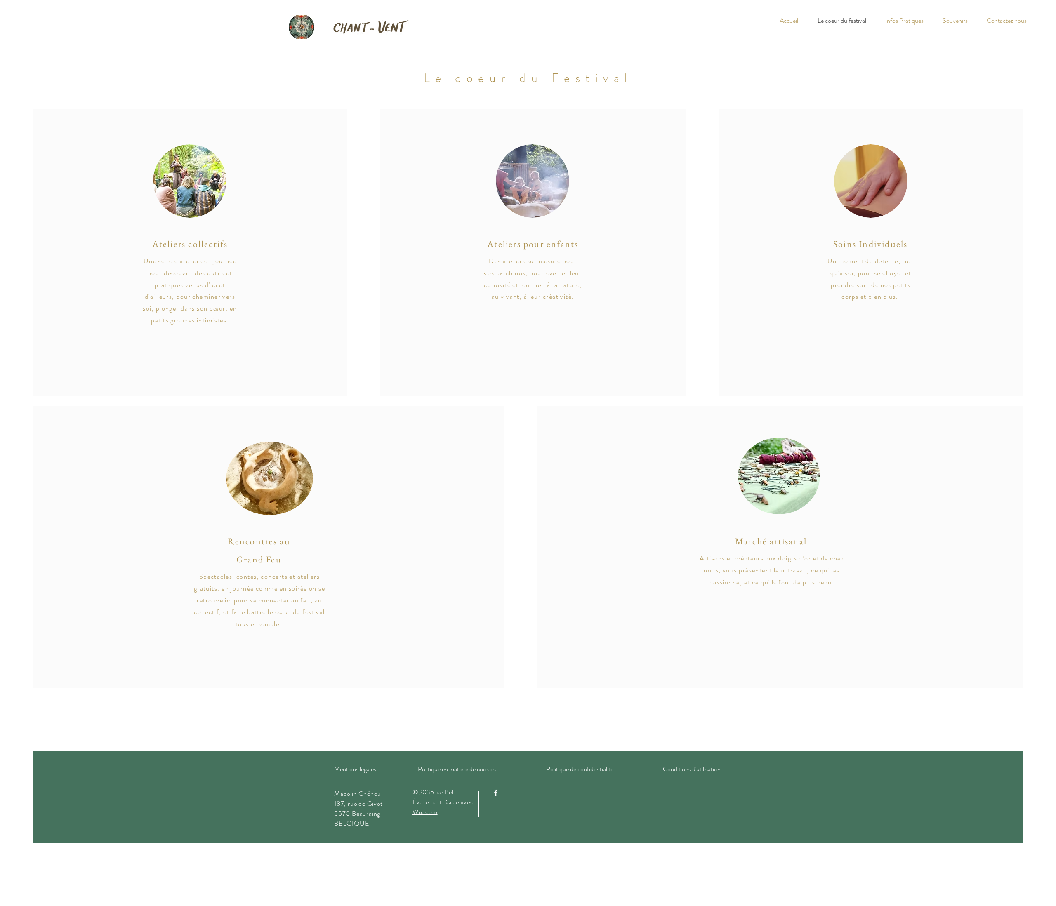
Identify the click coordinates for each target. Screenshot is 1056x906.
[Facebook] (496, 793)
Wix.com (425, 812)
